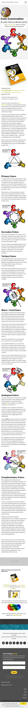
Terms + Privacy (14, 700)
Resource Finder (5, 682)
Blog (25, 692)
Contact (24, 697)
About (25, 694)
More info (21, 706)
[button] (3, 643)
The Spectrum (7, 585)
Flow (7, 404)
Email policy (7, 700)
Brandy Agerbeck (10, 24)
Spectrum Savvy (17, 615)
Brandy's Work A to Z (6, 685)
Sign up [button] (14, 672)
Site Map (3, 700)
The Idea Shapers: (7, 90)
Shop (25, 689)
